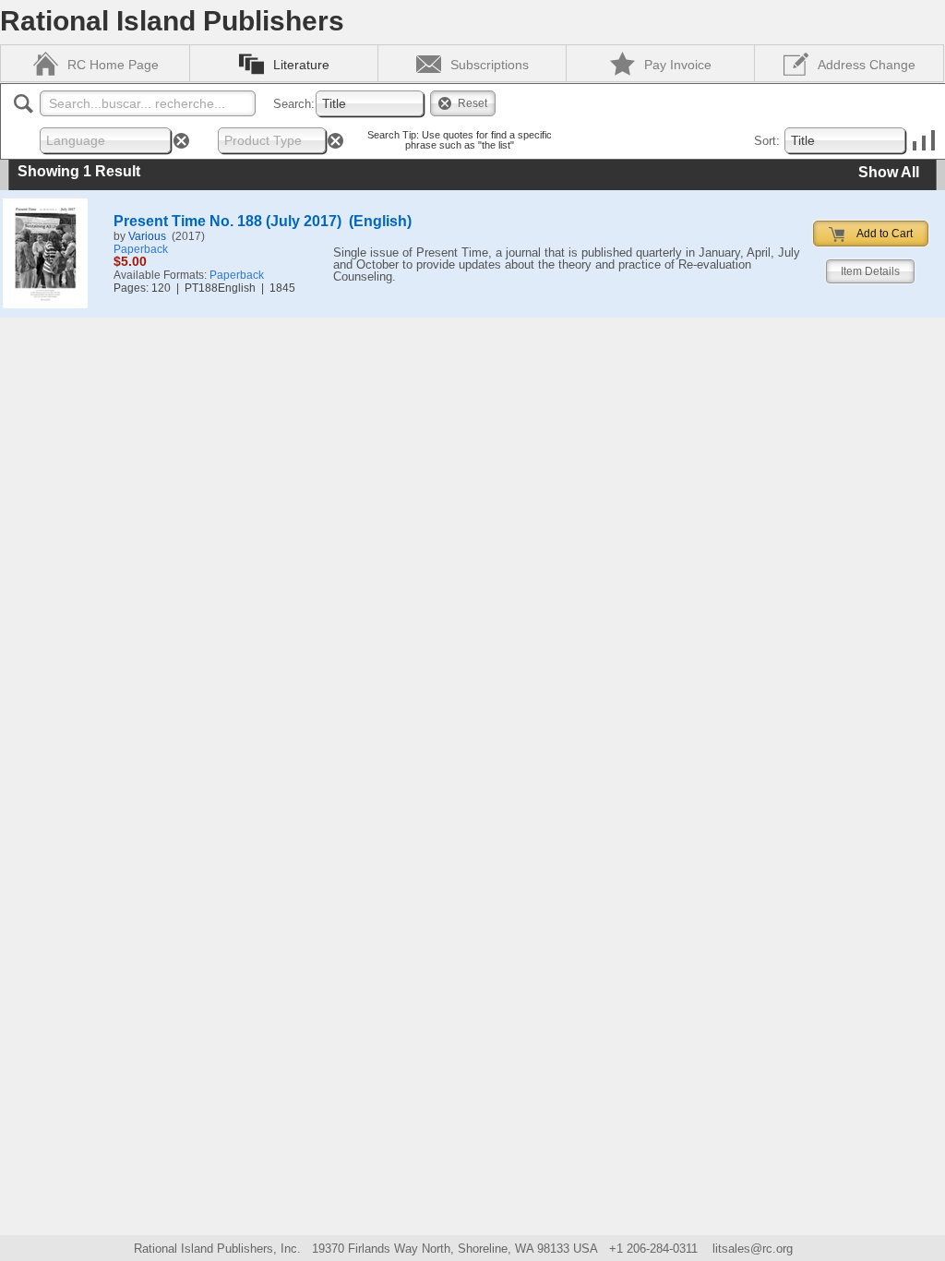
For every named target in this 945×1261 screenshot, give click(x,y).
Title (334, 103)
